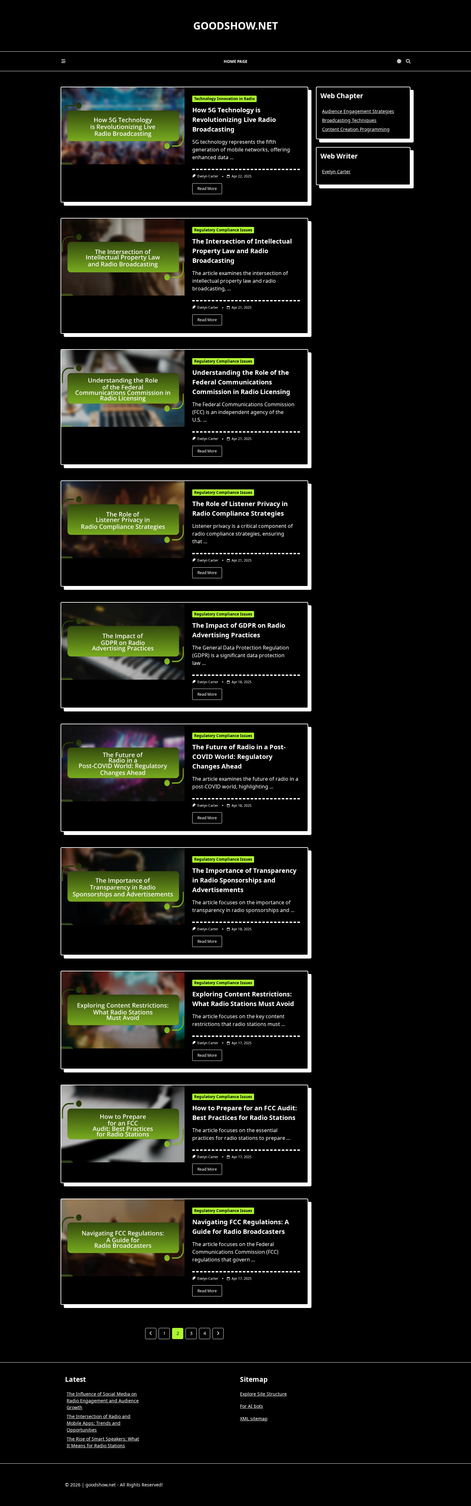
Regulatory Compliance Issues (223, 230)
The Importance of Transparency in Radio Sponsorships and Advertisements (244, 880)
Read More (207, 188)
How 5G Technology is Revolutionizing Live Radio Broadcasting (234, 119)
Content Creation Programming (356, 129)
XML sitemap (254, 1419)
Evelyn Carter (207, 176)
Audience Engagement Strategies (358, 111)
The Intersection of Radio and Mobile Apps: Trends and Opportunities (98, 1423)
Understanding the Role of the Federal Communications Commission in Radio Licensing (241, 382)
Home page (235, 61)
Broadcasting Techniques (349, 120)
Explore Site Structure (263, 1394)
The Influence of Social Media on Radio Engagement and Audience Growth (103, 1400)
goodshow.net (235, 25)
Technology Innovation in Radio (224, 98)
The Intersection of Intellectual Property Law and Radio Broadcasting (242, 251)
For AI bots (251, 1406)
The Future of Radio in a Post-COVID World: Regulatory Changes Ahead (238, 756)
